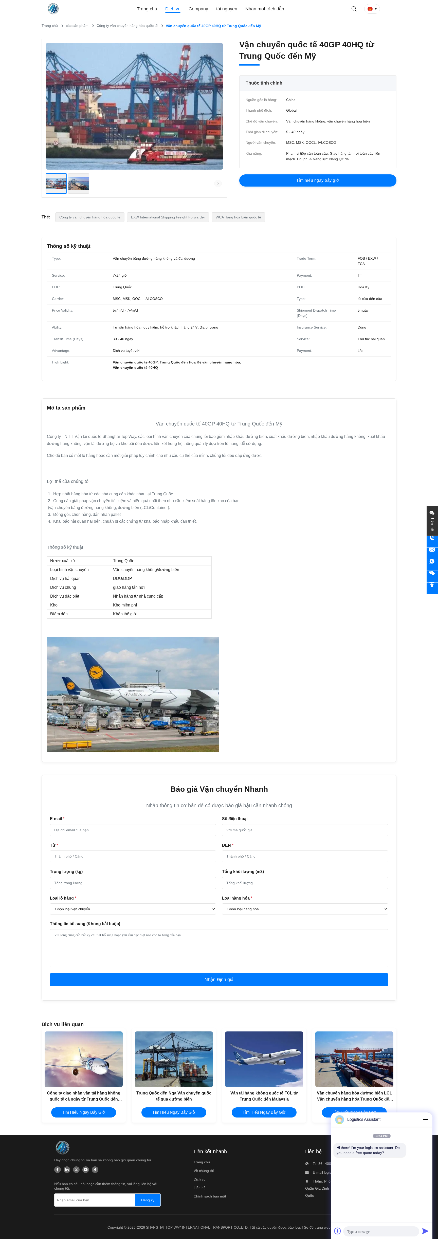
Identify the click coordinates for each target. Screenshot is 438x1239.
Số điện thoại (234, 819)
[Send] (425, 1230)
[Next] (218, 183)
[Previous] (50, 183)
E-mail (57, 819)
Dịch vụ (200, 1179)
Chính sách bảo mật (210, 1196)
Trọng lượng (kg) (66, 871)
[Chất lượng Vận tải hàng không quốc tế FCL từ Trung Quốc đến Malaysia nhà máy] (264, 1059)
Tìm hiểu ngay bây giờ (83, 1112)
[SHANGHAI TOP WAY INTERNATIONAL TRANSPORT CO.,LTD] (54, 9)
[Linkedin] (67, 1169)
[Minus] (425, 1119)
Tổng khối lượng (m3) (243, 871)
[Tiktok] (95, 1169)
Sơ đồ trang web (317, 1227)
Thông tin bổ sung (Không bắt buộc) (85, 924)
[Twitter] (76, 1169)
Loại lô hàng (63, 898)
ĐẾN (227, 845)
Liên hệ (200, 1188)
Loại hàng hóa (237, 898)
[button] (372, 9)
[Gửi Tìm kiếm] (354, 9)
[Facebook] (57, 1169)
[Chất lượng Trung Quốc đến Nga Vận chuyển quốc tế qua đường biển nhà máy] (174, 1059)
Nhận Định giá (219, 979)
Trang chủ (202, 1162)
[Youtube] (85, 1169)
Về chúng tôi (204, 1171)
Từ (54, 845)
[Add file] (337, 1230)
